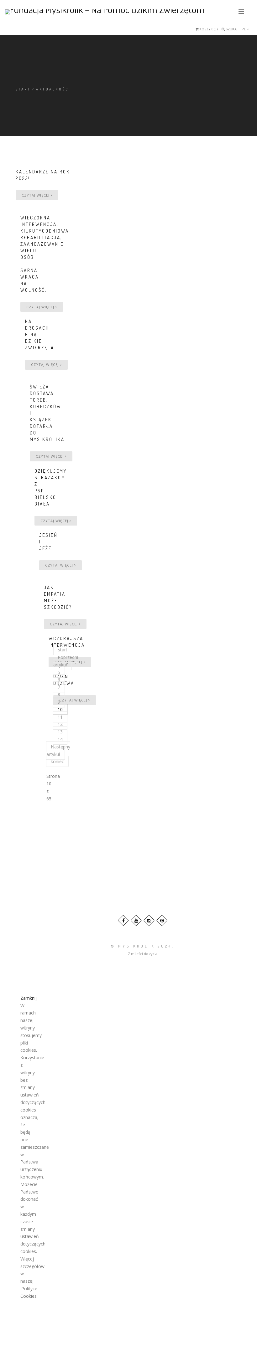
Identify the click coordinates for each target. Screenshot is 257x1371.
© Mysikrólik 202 (140, 946)
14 (60, 739)
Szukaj (231, 29)
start (62, 650)
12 (60, 724)
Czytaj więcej (36, 195)
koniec (57, 761)
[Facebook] (123, 920)
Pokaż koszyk (202, 31)
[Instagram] (149, 920)
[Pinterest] (162, 920)
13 (60, 732)
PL (244, 29)
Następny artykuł (58, 750)
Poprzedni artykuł (65, 661)
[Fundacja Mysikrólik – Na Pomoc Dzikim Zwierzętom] (105, 11)
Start (23, 89)
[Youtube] (136, 920)
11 (60, 717)
